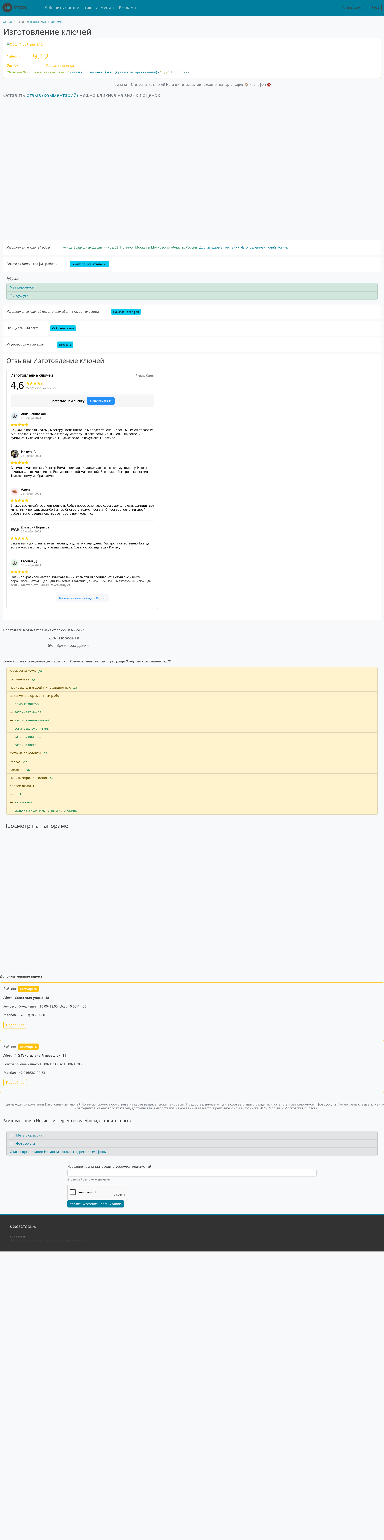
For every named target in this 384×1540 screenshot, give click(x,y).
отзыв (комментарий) (52, 95)
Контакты (17, 1236)
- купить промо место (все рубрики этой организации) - (88, 72)
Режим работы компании (89, 264)
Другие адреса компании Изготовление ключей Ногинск (244, 247)
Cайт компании (63, 328)
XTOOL (20, 7)
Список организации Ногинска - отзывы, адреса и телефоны (58, 1152)
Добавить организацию (68, 7)
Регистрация (351, 7)
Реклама (127, 7)
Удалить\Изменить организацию (96, 1204)
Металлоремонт (53, 22)
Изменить (106, 7)
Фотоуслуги (19, 295)
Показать (65, 345)
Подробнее (180, 72)
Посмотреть (28, 989)
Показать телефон (126, 312)
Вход (375, 7)
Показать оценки (60, 65)
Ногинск (34, 22)
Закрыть (192, 793)
